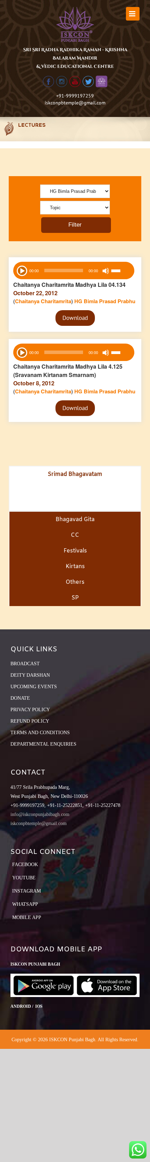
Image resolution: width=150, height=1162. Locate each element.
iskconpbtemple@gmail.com (75, 103)
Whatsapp (25, 904)
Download (75, 318)
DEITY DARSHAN (30, 675)
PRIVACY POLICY (30, 709)
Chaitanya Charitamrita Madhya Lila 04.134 (69, 285)
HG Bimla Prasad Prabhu (104, 301)
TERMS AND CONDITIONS (40, 732)
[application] (73, 270)
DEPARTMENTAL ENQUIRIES (43, 744)
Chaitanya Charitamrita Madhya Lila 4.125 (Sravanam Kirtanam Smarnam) (67, 370)
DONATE (20, 698)
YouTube (24, 877)
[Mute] (105, 270)
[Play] (21, 270)
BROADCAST (25, 663)
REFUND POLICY (29, 721)
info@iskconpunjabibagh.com (39, 814)
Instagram (26, 891)
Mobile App (26, 917)
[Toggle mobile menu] (132, 13)
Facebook (25, 864)
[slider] (121, 271)
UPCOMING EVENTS (33, 686)
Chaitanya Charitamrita (43, 301)
